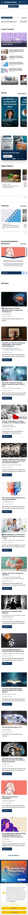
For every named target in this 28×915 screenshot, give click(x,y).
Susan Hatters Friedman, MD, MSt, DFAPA (12, 350)
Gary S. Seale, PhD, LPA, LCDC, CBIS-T (12, 465)
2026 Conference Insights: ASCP (9, 21)
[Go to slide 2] (9, 158)
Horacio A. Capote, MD (9, 800)
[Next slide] (24, 144)
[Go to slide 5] (22, 158)
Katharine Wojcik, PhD (8, 616)
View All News (13, 855)
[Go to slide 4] (18, 158)
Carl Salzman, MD (20, 540)
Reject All (14, 908)
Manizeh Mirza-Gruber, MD (9, 426)
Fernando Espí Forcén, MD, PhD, (11, 348)
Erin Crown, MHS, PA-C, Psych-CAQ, (12, 577)
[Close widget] (25, 862)
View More (24, 17)
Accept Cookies (14, 912)
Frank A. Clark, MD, (8, 425)
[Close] (26, 885)
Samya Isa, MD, (7, 615)
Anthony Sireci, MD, (8, 388)
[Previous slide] (4, 144)
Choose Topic (12, 6)
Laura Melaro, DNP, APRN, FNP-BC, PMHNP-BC (14, 578)
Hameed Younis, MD (8, 501)
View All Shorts (22, 93)
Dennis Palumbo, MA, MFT (10, 694)
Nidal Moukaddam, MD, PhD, (18, 615)
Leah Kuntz (6, 764)
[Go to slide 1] (5, 158)
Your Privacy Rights (14, 904)
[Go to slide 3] (14, 158)
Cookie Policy (12, 901)
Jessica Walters (7, 314)
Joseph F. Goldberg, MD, (9, 540)
